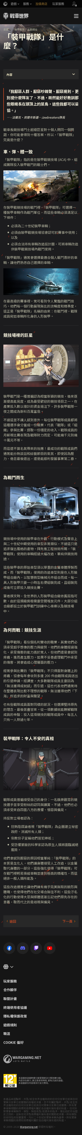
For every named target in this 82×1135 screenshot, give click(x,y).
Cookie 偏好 (13, 1042)
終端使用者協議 (15, 1007)
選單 (76, 16)
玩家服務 (10, 981)
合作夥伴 (10, 990)
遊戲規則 (10, 1025)
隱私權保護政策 (15, 1016)
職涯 (6, 1034)
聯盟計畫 (10, 999)
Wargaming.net (29, 1126)
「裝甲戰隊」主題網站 (24, 29)
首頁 (5, 29)
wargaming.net (22, 1059)
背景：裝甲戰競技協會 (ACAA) (68, 921)
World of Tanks (16, 16)
